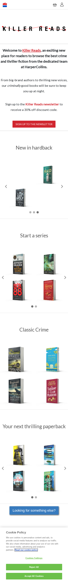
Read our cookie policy (26, 550)
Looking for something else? (34, 510)
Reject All (34, 567)
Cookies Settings (33, 558)
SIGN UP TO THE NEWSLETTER (34, 124)
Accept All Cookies (34, 576)
